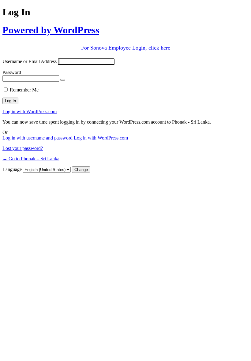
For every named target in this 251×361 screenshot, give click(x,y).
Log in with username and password (38, 137)
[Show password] (62, 80)
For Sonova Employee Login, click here (125, 48)
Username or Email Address (29, 61)
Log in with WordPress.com (29, 111)
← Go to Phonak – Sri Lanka (30, 158)
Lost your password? (22, 148)
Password (11, 72)
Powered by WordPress (50, 29)
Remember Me (24, 89)
